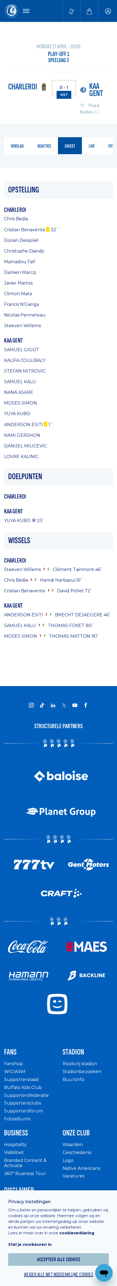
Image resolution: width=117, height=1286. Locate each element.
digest (70, 146)
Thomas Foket (67, 625)
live (92, 146)
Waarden (73, 1144)
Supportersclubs (22, 1103)
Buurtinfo (73, 1079)
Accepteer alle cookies (58, 1259)
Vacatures (73, 1176)
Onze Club (76, 1133)
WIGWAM (15, 1071)
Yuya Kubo (17, 413)
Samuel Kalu (20, 381)
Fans (10, 1052)
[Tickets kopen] (71, 11)
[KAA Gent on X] (64, 705)
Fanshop (13, 1063)
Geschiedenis (77, 1152)
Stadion (73, 1052)
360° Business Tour (25, 1173)
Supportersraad (21, 1079)
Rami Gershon (22, 435)
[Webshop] (89, 11)
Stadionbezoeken (82, 1071)
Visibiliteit (14, 1152)
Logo (68, 1160)
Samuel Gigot (21, 349)
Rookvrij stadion (80, 1063)
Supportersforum (23, 1111)
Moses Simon (20, 403)
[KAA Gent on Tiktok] (42, 705)
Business (16, 1133)
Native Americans (81, 1168)
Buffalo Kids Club (23, 1087)
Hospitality (15, 1144)
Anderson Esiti (23, 424)
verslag (17, 146)
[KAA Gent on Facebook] (85, 705)
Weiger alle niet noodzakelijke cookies (58, 1274)
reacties (44, 146)
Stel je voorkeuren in (30, 1244)
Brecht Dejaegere (79, 614)
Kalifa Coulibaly (24, 360)
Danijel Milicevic (25, 446)
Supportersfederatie (26, 1095)
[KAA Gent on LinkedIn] (53, 705)
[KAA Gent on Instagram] (31, 705)
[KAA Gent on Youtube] (75, 705)
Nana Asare (18, 392)
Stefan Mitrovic (25, 371)
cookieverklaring (76, 1233)
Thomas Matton (70, 636)
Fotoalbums (17, 1118)
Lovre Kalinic (21, 456)
